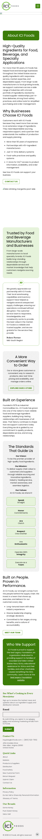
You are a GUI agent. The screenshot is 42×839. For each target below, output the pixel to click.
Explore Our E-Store (22, 389)
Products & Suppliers (11, 763)
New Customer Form (11, 773)
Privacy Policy (8, 792)
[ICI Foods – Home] (10, 6)
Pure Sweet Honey (10, 811)
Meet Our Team (12, 632)
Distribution (7, 766)
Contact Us (11, 181)
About (5, 757)
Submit (8, 729)
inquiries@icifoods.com (12, 740)
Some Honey (8, 807)
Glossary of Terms (10, 798)
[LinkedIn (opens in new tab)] (37, 834)
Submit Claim (8, 779)
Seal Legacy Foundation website (21, 679)
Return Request (9, 776)
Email (6, 709)
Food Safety (8, 770)
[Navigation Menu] (37, 6)
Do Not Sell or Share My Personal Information (21, 795)
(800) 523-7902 (30, 740)
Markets (6, 760)
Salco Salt (7, 814)
